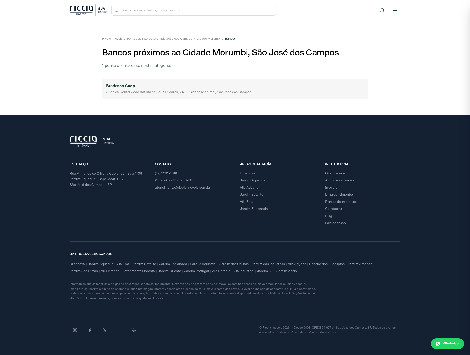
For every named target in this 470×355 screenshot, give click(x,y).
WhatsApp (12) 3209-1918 (175, 180)
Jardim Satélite (251, 194)
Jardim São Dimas (84, 271)
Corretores (333, 209)
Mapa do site (328, 332)
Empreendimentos (339, 194)
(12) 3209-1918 (166, 173)
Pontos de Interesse (141, 38)
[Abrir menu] (394, 10)
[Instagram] (75, 330)
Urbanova (247, 173)
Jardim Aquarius (252, 180)
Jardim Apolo (286, 271)
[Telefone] (134, 330)
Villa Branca (110, 271)
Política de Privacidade (291, 332)
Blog (328, 216)
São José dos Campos (176, 38)
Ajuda (313, 332)
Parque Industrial (203, 264)
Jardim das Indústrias (268, 264)
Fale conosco (335, 223)
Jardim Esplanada (254, 209)
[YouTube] (119, 330)
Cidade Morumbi (209, 38)
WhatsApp (451, 343)
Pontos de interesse (340, 201)
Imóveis (331, 187)
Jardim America (360, 264)
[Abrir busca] (382, 10)
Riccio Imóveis (112, 38)
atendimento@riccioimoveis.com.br (182, 187)
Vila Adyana (249, 187)
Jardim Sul (265, 271)
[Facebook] (89, 330)
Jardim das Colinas (234, 264)
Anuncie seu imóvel (340, 180)
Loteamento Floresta (138, 271)
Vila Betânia (221, 271)
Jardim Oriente (169, 271)
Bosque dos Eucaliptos (327, 264)
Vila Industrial (243, 271)
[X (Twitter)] (104, 330)
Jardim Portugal (196, 271)
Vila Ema (246, 201)
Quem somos (335, 173)
